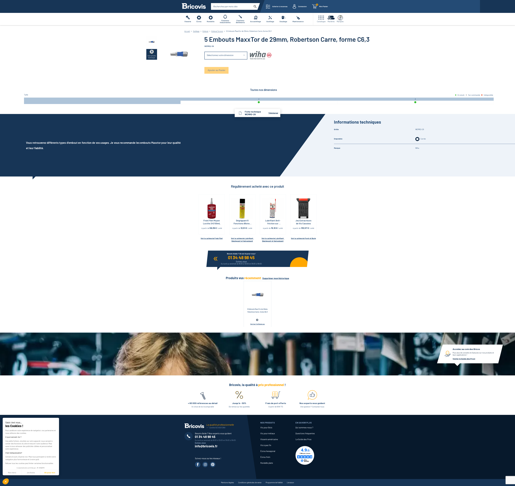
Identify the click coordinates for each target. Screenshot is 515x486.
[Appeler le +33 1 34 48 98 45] (189, 436)
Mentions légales (227, 482)
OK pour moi (49, 472)
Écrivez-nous (241, 261)
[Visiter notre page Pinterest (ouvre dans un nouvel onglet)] (212, 464)
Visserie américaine (269, 439)
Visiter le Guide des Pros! (464, 359)
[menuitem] (276, 6)
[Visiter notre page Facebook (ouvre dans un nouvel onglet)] (197, 464)
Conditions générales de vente (249, 482)
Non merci (12, 472)
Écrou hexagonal (267, 451)
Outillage (196, 31)
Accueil (187, 31)
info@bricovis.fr (206, 446)
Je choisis (31, 472)
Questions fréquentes (305, 433)
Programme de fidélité (274, 482)
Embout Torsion (217, 31)
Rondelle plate (266, 463)
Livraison (290, 482)
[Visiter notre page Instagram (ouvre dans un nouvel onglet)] (205, 464)
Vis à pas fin (265, 445)
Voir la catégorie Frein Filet (212, 238)
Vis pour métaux (267, 433)
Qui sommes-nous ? (304, 427)
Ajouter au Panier (216, 70)
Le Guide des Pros (303, 439)
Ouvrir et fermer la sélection (226, 56)
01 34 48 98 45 (241, 257)
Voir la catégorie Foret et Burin (303, 238)
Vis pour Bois (266, 427)
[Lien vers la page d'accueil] (194, 6)
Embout (205, 31)
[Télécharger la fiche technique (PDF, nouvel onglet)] (151, 54)
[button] (5, 481)
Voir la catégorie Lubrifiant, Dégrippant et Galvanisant (242, 239)
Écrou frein (265, 457)
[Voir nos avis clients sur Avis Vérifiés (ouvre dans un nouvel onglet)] (313, 455)
